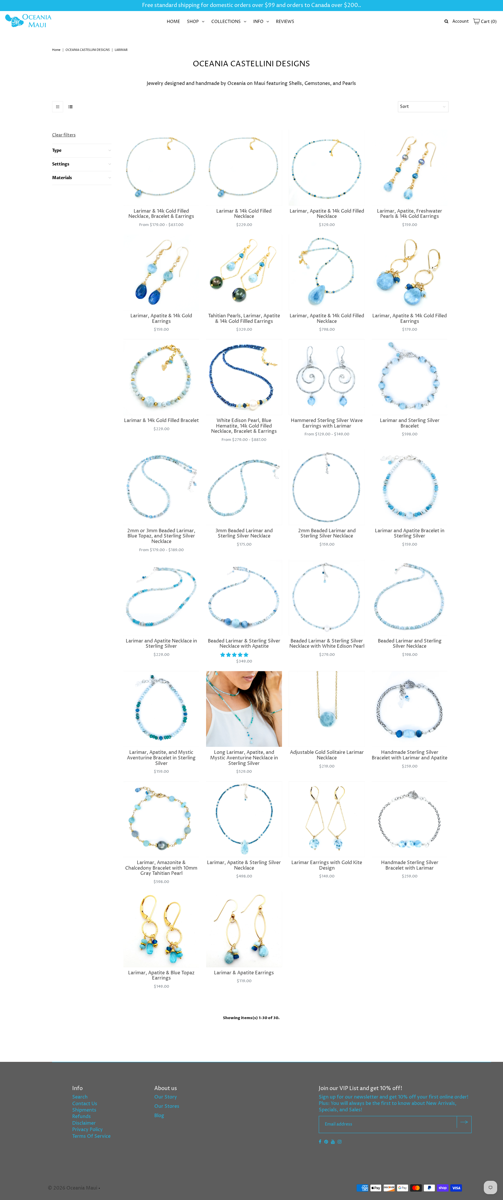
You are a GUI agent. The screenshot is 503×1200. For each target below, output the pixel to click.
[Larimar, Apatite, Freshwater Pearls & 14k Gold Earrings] (410, 168)
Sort (404, 106)
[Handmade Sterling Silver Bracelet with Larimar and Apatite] (410, 709)
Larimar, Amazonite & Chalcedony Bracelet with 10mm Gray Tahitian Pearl (161, 868)
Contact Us (84, 1104)
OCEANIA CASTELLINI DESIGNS (87, 50)
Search (80, 1097)
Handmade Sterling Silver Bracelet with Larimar (409, 865)
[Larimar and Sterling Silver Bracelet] (410, 377)
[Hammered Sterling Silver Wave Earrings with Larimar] (327, 377)
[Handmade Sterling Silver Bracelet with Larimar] (410, 819)
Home (56, 50)
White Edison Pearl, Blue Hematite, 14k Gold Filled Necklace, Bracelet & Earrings (244, 426)
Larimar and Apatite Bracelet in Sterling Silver (409, 534)
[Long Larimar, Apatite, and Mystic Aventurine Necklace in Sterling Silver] (244, 709)
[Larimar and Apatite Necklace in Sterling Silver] (161, 597)
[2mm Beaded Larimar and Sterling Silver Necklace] (327, 487)
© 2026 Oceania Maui (72, 1188)
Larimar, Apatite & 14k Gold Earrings (161, 319)
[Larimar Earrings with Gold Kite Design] (327, 819)
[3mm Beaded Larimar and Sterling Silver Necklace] (244, 487)
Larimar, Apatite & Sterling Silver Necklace (244, 865)
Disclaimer (84, 1123)
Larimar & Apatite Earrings (244, 973)
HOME (173, 21)
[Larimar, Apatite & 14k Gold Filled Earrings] (410, 272)
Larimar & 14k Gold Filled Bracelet (161, 420)
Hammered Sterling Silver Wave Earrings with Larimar (327, 423)
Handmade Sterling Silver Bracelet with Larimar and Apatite (409, 755)
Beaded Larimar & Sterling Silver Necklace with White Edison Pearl (326, 644)
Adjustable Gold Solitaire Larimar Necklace (327, 755)
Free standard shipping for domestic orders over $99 (208, 5)
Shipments (84, 1110)
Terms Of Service (91, 1136)
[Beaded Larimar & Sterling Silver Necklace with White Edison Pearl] (327, 597)
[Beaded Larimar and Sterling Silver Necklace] (410, 597)
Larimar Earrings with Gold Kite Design (326, 865)
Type (56, 150)
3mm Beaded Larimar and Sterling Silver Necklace (244, 534)
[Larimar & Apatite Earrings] (244, 929)
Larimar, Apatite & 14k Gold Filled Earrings (409, 319)
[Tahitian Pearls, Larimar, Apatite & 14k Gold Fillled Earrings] (244, 272)
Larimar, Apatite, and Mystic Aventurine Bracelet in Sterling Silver (161, 757)
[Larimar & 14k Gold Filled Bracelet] (161, 377)
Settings (60, 164)
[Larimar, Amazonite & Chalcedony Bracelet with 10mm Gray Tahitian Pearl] (161, 819)
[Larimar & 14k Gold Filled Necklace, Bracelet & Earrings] (161, 168)
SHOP (193, 21)
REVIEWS (285, 21)
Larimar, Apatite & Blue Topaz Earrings (161, 976)
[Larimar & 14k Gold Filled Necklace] (244, 168)
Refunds (81, 1116)
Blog (159, 1115)
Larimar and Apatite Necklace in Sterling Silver (161, 644)
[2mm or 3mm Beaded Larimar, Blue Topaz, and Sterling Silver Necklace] (161, 487)
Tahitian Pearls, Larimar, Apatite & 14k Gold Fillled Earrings (244, 319)
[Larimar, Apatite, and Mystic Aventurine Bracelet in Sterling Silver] (161, 709)
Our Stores (166, 1106)
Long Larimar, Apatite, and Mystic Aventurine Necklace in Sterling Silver (244, 757)
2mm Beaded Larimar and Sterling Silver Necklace (327, 534)
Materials (62, 178)
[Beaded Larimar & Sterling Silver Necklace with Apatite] (244, 597)
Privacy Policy (87, 1129)
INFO (258, 21)
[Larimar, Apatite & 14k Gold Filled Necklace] (327, 168)
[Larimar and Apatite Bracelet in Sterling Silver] (410, 487)
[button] (234, 655)
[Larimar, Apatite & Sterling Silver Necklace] (244, 819)
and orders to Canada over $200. (317, 5)
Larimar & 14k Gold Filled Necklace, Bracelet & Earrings (161, 214)
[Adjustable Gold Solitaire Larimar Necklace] (327, 709)
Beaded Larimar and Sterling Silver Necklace (410, 644)
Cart (488, 21)
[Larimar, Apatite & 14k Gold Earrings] (161, 272)
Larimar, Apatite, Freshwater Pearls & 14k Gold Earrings (409, 214)
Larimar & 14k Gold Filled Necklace (244, 214)
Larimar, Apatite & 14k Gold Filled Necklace (327, 214)
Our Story (165, 1097)
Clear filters (64, 135)
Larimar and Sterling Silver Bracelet (410, 423)
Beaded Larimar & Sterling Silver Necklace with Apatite (244, 644)
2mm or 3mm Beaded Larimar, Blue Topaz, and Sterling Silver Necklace (161, 536)
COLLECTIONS (226, 21)
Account (460, 21)
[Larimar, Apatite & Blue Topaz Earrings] (161, 929)
